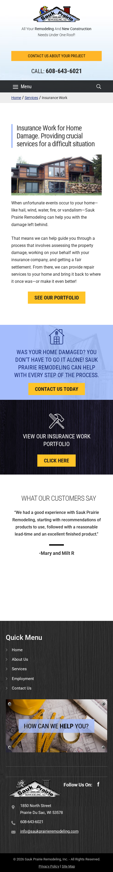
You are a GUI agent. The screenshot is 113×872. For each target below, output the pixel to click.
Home (16, 98)
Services (31, 98)
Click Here (56, 460)
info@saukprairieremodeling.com (49, 831)
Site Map (68, 866)
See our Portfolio (56, 297)
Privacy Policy (49, 866)
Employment (23, 678)
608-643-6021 (31, 821)
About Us (20, 659)
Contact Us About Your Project (56, 56)
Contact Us (22, 688)
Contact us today (56, 389)
